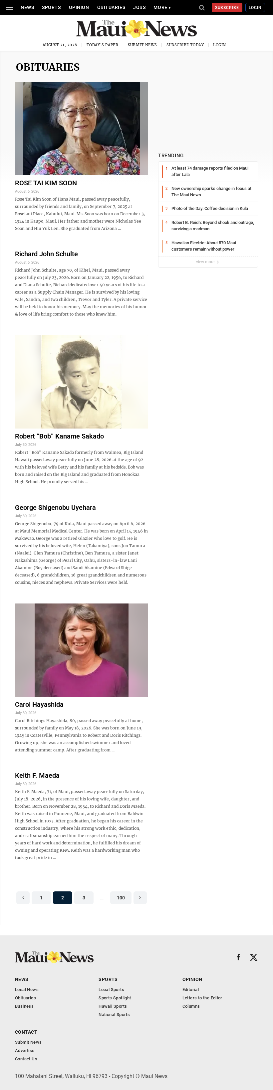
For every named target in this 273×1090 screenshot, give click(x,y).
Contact (26, 1032)
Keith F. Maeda (37, 775)
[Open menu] (10, 7)
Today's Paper (103, 45)
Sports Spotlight (115, 997)
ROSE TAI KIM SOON (46, 183)
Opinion (79, 7)
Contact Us (26, 1058)
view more (205, 262)
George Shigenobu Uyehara (55, 508)
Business (24, 1006)
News (27, 7)
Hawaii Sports (113, 1006)
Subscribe (227, 7)
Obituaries (111, 7)
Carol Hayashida (39, 704)
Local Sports (111, 989)
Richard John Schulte (46, 254)
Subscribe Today (185, 45)
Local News (27, 989)
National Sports (114, 1014)
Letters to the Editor (202, 997)
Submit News (142, 45)
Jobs (139, 7)
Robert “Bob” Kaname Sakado (59, 436)
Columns (191, 1006)
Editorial (190, 989)
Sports (51, 7)
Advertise (25, 1050)
